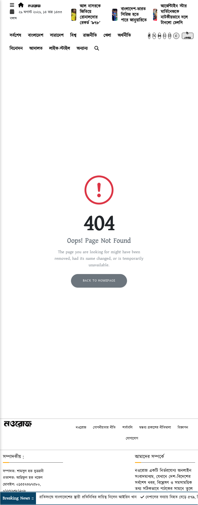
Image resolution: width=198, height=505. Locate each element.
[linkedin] (159, 36)
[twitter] (154, 36)
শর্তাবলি (127, 427)
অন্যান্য (82, 48)
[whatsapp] (164, 36)
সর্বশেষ (15, 35)
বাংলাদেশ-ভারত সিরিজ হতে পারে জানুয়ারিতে (134, 14)
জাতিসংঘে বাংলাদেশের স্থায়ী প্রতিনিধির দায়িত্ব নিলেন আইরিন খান (83, 497)
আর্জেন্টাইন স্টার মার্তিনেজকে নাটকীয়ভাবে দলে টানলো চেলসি (174, 14)
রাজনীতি (90, 35)
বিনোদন (16, 48)
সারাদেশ (57, 35)
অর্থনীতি (124, 35)
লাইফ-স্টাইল (59, 48)
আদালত (35, 48)
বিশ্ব (73, 35)
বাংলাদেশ (35, 35)
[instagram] (169, 36)
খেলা (107, 35)
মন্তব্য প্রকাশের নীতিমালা (155, 427)
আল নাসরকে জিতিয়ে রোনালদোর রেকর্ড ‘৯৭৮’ (90, 14)
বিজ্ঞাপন (183, 427)
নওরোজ (81, 427)
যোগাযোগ (132, 438)
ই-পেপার (187, 36)
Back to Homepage (99, 280)
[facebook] (149, 36)
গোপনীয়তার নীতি (104, 427)
